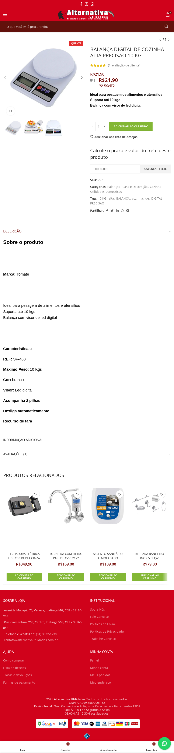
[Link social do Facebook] (81, 4)
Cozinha (155, 187)
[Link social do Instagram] (87, 4)
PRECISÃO (97, 203)
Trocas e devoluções (17, 675)
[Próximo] (169, 40)
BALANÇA (123, 198)
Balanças (113, 187)
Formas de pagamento (19, 682)
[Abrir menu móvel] (5, 14)
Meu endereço (100, 682)
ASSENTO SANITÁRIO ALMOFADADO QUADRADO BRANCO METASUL (108, 560)
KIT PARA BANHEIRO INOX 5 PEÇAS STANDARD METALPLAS (149, 558)
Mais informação (133, 745)
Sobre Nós (97, 609)
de (147, 198)
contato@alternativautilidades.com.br (31, 640)
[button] (24, 577)
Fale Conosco (99, 617)
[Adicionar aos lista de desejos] (36, 494)
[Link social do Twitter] (112, 210)
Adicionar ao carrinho (131, 126)
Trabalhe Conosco (103, 639)
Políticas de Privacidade (107, 631)
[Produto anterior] (160, 40)
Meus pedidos (100, 675)
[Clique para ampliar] (10, 111)
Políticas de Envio (102, 624)
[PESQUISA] (166, 26)
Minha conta (99, 668)
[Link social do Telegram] (127, 210)
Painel (94, 660)
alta (111, 198)
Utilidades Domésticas (106, 192)
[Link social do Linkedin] (117, 210)
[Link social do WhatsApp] (92, 4)
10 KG (102, 198)
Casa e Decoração (134, 187)
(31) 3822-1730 (46, 634)
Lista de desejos (14, 668)
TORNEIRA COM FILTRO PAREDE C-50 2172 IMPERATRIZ (66, 558)
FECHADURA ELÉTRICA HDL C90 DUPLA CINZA (24, 556)
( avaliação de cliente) (124, 65)
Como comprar (13, 660)
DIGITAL (156, 198)
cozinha (137, 198)
